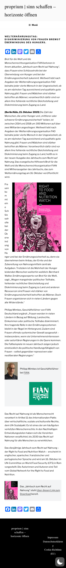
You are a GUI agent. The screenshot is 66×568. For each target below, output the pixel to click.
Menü (35, 25)
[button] (59, 561)
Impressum (53, 537)
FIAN (26, 372)
